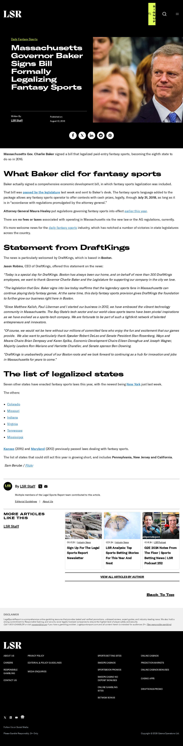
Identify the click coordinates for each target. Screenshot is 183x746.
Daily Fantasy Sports (24, 39)
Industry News (84, 542)
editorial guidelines (26, 501)
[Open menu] (177, 14)
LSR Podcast (160, 542)
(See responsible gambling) (159, 624)
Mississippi (15, 437)
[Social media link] (73, 135)
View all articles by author (122, 577)
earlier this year (136, 211)
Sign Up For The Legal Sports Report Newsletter (83, 553)
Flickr (29, 465)
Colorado (13, 404)
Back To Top (160, 594)
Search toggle (164, 14)
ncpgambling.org (39, 624)
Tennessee (15, 431)
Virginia (12, 424)
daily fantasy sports (63, 228)
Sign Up (154, 14)
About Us (48, 501)
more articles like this (24, 516)
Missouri (13, 411)
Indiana (12, 418)
